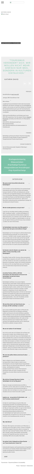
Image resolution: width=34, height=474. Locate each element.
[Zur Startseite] (17, 6)
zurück (5, 456)
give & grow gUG (15, 94)
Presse (17, 465)
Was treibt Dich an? (7, 421)
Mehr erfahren (6, 101)
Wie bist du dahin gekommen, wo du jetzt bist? (13, 207)
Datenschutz (30, 465)
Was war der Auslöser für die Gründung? (12, 328)
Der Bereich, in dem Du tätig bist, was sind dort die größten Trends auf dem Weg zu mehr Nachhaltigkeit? (14, 251)
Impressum (23, 465)
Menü (2, 2)
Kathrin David (6, 12)
